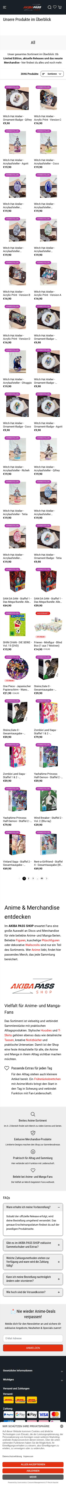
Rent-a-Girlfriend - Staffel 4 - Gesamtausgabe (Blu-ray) (48, 863)
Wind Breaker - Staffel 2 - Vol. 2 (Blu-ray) (48, 819)
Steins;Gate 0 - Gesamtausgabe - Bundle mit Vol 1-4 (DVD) (48, 688)
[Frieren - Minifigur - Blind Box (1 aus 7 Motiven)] (48, 624)
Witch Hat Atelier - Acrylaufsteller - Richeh (16, 468)
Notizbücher (34, 1040)
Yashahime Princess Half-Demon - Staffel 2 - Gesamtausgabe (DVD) (47, 775)
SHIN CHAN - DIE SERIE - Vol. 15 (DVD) (17, 644)
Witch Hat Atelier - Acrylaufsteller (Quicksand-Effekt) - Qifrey (14, 249)
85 (42, 878)
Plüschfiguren (51, 940)
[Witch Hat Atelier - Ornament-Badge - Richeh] (48, 361)
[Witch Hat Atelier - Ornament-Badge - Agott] (48, 405)
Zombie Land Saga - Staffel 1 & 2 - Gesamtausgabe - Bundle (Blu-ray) (45, 731)
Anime (36, 950)
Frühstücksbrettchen (47, 1079)
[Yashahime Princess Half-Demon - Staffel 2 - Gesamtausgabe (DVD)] (48, 756)
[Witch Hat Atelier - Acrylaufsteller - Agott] (17, 142)
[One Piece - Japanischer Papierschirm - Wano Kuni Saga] (17, 668)
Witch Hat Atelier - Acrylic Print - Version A (47, 293)
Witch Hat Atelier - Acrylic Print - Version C (47, 118)
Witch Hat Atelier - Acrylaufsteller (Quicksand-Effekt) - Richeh (45, 512)
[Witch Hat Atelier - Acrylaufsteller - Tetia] (17, 493)
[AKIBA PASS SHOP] (32, 7)
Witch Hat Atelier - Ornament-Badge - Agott (48, 425)
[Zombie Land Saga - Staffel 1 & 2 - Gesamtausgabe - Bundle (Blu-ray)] (48, 712)
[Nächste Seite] (46, 878)
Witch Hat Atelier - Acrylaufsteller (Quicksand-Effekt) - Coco (45, 249)
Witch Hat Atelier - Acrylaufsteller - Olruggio (17, 381)
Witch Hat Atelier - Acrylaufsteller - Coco (46, 162)
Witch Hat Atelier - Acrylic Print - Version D (16, 337)
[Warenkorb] (59, 7)
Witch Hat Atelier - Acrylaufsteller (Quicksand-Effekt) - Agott (14, 205)
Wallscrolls (33, 945)
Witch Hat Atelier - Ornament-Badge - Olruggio (44, 337)
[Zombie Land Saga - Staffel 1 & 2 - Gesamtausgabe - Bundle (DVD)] (17, 756)
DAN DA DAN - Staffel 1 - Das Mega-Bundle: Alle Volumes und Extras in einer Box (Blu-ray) (17, 600)
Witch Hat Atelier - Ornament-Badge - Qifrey (17, 118)
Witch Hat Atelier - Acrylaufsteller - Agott (15, 162)
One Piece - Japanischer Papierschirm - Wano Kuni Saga (17, 688)
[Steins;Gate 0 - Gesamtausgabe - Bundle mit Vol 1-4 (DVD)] (48, 668)
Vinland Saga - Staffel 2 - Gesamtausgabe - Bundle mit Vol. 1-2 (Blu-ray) (17, 863)
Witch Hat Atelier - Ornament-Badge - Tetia (48, 556)
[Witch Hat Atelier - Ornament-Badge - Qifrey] (17, 98)
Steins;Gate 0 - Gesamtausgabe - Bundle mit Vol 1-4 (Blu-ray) (16, 731)
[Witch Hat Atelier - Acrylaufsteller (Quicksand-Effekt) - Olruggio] (48, 186)
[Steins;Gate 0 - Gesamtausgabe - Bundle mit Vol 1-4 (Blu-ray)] (17, 712)
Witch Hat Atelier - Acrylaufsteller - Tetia (15, 512)
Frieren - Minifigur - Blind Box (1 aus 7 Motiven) (48, 644)
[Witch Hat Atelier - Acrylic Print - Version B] (17, 274)
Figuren (21, 940)
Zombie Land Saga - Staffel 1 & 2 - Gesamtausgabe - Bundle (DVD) (14, 775)
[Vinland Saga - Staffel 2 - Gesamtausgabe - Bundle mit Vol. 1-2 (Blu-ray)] (17, 843)
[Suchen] (49, 7)
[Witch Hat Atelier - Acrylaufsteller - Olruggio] (17, 361)
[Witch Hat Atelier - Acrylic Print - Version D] (17, 317)
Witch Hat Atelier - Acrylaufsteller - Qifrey (47, 468)
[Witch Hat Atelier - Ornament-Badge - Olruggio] (48, 317)
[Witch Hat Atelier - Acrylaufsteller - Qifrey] (48, 449)
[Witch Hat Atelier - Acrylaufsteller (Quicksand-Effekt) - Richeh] (48, 493)
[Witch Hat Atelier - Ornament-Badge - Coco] (17, 405)
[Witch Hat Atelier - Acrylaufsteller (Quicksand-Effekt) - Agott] (17, 186)
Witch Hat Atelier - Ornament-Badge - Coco (17, 425)
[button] (5, 7)
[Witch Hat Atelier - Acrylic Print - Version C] (48, 98)
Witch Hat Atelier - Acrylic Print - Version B (16, 293)
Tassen (9, 1040)
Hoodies (46, 1030)
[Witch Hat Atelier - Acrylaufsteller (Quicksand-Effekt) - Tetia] (17, 537)
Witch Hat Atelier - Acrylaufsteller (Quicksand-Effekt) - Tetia (14, 556)
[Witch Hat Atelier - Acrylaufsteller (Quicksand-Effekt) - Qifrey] (17, 230)
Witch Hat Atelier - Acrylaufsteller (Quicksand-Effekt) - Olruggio (45, 205)
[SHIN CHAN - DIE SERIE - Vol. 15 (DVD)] (17, 624)
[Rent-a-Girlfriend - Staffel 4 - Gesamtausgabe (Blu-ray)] (48, 843)
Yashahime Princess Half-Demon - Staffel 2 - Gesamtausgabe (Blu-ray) (16, 819)
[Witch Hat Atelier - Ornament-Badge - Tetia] (48, 537)
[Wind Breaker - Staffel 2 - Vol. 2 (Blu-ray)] (48, 800)
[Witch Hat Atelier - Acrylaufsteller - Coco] (48, 142)
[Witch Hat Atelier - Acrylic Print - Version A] (48, 274)
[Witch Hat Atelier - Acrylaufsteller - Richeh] (17, 449)
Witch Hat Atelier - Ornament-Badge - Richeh (44, 381)
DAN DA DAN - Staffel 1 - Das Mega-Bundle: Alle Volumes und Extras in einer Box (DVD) (48, 600)
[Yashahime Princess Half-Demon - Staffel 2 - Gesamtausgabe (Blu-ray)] (17, 800)
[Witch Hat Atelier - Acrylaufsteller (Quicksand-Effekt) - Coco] (48, 230)
